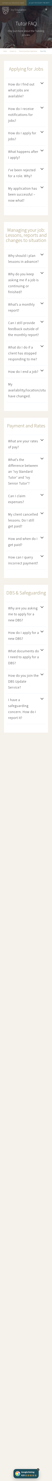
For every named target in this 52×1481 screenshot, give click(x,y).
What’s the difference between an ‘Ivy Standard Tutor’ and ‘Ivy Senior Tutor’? (23, 471)
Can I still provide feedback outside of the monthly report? (23, 329)
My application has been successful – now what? (22, 194)
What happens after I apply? (23, 154)
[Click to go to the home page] (14, 11)
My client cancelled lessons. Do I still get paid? (23, 520)
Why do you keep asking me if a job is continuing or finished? (23, 283)
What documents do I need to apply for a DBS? (23, 657)
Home (5, 51)
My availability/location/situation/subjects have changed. (27, 390)
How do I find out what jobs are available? (21, 90)
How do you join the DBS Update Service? (23, 681)
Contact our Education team (13, 3)
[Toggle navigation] (43, 9)
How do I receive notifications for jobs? (21, 114)
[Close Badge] (38, 1469)
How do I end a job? (23, 371)
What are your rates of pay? (23, 444)
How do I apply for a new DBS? (23, 635)
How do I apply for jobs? (22, 136)
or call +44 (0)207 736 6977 (39, 3)
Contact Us (13, 51)
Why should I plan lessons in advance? (23, 258)
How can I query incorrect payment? (23, 560)
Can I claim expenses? (16, 499)
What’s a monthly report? (21, 307)
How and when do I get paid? (23, 541)
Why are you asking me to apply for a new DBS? (23, 614)
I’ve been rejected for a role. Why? (22, 173)
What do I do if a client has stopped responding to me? (22, 353)
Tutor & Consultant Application (28, 51)
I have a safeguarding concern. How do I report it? (22, 709)
